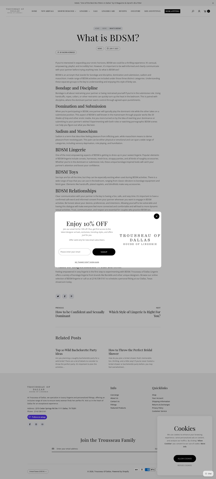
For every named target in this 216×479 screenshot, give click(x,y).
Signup (104, 252)
